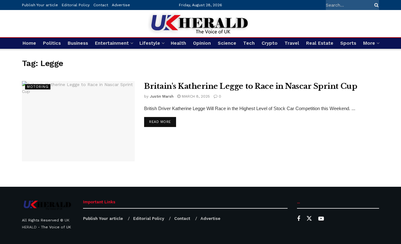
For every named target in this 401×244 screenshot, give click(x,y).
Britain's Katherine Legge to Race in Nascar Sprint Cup (250, 86)
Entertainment (112, 43)
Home (29, 43)
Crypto (270, 43)
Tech (249, 43)
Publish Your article (40, 5)
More (369, 43)
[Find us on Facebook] (298, 218)
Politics (52, 43)
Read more (162, 121)
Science (227, 43)
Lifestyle (149, 43)
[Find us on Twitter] (309, 218)
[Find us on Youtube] (321, 218)
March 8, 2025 (195, 96)
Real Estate (319, 43)
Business (78, 43)
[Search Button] (375, 5)
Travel (291, 43)
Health (178, 43)
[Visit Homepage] (200, 23)
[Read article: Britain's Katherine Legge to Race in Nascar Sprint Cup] (78, 121)
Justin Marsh (162, 96)
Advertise (121, 5)
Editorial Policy (76, 5)
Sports (348, 43)
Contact (100, 5)
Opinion (202, 43)
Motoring (38, 87)
